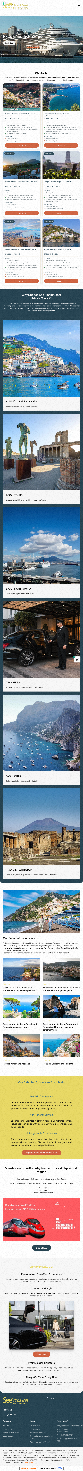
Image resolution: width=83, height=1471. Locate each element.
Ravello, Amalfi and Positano (16, 1063)
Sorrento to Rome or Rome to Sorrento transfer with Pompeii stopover (61, 989)
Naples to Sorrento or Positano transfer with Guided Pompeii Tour (19, 989)
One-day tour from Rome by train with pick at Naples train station (41, 1170)
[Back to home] (16, 6)
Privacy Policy (35, 1426)
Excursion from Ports (11, 1433)
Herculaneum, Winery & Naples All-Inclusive (20, 249)
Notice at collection (28, 1468)
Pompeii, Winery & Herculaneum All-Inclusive (21, 182)
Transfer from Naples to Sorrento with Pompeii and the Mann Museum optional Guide (61, 1027)
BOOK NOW (41, 1247)
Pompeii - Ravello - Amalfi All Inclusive (57, 249)
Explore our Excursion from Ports (41, 1152)
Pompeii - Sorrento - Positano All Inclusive (20, 114)
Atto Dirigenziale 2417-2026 (40, 1442)
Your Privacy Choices (48, 1468)
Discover (21, 145)
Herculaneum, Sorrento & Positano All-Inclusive (58, 115)
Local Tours (7, 1429)
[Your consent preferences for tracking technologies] (3, 3)
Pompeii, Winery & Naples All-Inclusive (58, 182)
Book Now (9, 43)
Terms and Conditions (38, 1433)
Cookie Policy (35, 1429)
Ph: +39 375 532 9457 (65, 1435)
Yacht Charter (8, 1436)
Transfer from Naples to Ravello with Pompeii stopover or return (20, 1025)
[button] (79, 6)
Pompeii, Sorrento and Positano (58, 1063)
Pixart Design (28, 1462)
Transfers (6, 1426)
